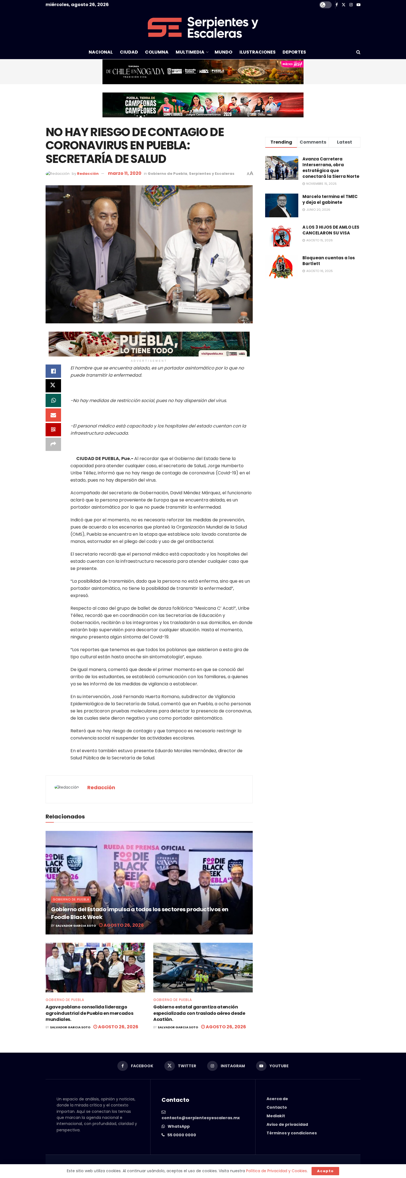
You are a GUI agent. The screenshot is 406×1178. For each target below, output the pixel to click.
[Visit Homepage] (203, 27)
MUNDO (223, 52)
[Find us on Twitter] (344, 5)
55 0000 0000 (181, 1135)
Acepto (325, 1171)
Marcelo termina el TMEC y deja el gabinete (330, 199)
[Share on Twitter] (53, 385)
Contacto (277, 1107)
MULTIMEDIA (190, 52)
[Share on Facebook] (53, 371)
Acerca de (277, 1099)
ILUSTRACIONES (257, 52)
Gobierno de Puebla (167, 173)
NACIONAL (101, 52)
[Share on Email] (53, 415)
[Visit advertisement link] (203, 71)
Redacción (88, 173)
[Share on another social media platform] (53, 444)
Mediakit (276, 1116)
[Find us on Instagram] (351, 5)
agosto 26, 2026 (123, 925)
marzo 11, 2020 (124, 173)
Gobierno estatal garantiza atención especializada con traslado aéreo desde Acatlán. (199, 1013)
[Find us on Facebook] (337, 5)
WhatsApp (179, 1126)
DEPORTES (294, 52)
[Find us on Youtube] (358, 5)
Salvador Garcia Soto (76, 925)
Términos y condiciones (292, 1133)
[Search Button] (358, 52)
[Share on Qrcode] (53, 429)
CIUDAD (129, 52)
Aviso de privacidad (287, 1124)
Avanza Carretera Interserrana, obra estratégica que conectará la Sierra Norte (330, 167)
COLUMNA (156, 52)
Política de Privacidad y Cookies (276, 1171)
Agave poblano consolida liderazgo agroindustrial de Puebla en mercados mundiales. (89, 1013)
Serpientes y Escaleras (211, 173)
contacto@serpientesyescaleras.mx (201, 1118)
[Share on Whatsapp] (53, 400)
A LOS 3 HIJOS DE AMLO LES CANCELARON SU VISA (330, 230)
